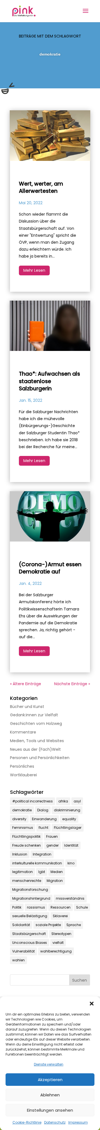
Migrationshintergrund (31, 898)
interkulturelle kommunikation (37, 863)
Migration (55, 880)
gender (52, 845)
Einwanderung (44, 819)
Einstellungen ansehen (50, 1110)
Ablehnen (50, 1095)
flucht (43, 827)
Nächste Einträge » (72, 684)
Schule (82, 907)
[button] (91, 1003)
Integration (42, 854)
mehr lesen (34, 270)
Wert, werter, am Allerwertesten (41, 187)
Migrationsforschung (30, 889)
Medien (57, 871)
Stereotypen (61, 933)
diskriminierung (67, 810)
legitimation (22, 871)
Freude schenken (26, 845)
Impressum (78, 1122)
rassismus (36, 907)
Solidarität (21, 924)
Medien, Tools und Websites (37, 741)
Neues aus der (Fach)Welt (35, 749)
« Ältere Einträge (25, 684)
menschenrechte (26, 880)
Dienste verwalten (48, 1064)
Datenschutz (55, 1122)
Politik (16, 907)
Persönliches (22, 766)
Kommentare (23, 732)
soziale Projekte (48, 924)
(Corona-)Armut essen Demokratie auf (50, 568)
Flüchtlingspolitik (26, 836)
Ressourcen (61, 907)
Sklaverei (60, 916)
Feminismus (22, 827)
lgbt (41, 871)
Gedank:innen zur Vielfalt (34, 715)
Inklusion (19, 854)
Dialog (42, 810)
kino (71, 863)
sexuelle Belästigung (29, 916)
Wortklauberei (23, 775)
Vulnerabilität (23, 951)
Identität (71, 845)
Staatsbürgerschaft (29, 933)
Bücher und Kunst (27, 706)
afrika (63, 801)
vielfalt (58, 942)
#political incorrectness (32, 801)
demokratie (22, 810)
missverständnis (70, 898)
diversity (19, 819)
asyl (77, 801)
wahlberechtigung (56, 951)
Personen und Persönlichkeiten (39, 757)
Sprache (73, 924)
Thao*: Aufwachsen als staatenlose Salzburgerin (49, 381)
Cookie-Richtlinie (26, 1122)
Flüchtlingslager (67, 827)
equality (69, 819)
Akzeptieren (50, 1079)
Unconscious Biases (29, 942)
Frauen (52, 836)
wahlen (18, 960)
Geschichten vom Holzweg (36, 723)
